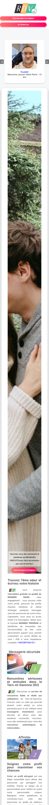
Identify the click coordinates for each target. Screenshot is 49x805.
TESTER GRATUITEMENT (23, 18)
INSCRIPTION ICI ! (27, 642)
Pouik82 (25, 72)
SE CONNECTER (23, 25)
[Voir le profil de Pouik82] (24, 54)
